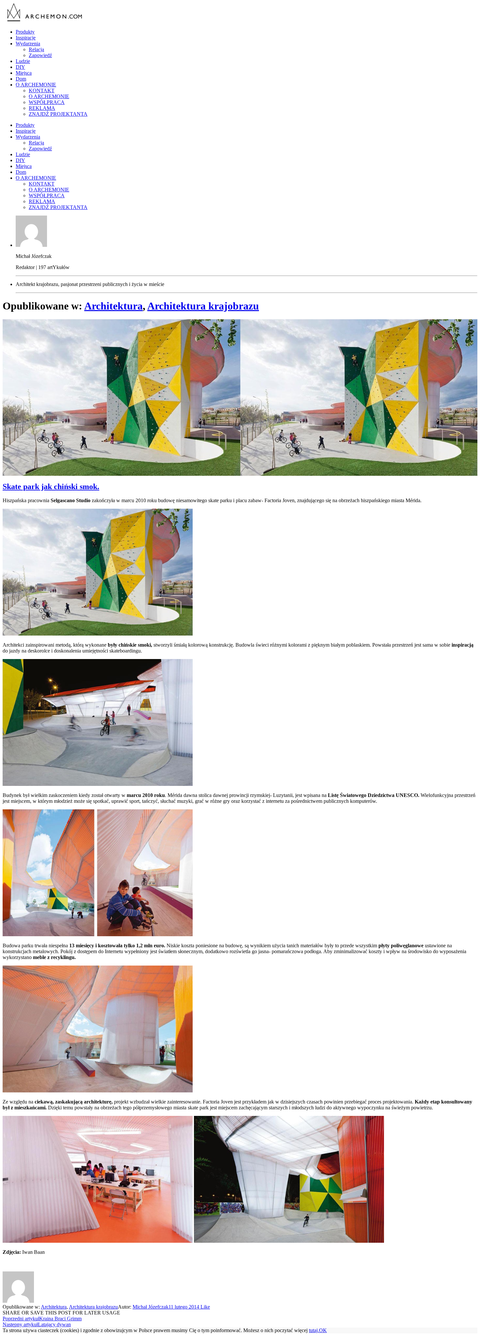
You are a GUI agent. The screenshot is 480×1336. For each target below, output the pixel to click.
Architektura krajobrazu (203, 306)
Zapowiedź (40, 55)
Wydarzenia (28, 43)
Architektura (113, 306)
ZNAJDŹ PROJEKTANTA (58, 114)
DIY (20, 67)
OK (323, 1330)
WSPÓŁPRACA (47, 102)
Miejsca (24, 73)
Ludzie (23, 61)
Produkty (25, 32)
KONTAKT (42, 90)
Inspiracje (26, 37)
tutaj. (314, 1330)
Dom (21, 79)
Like (204, 1307)
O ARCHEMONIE (36, 84)
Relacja (36, 49)
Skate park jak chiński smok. (51, 486)
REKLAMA (42, 108)
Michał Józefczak (150, 1307)
